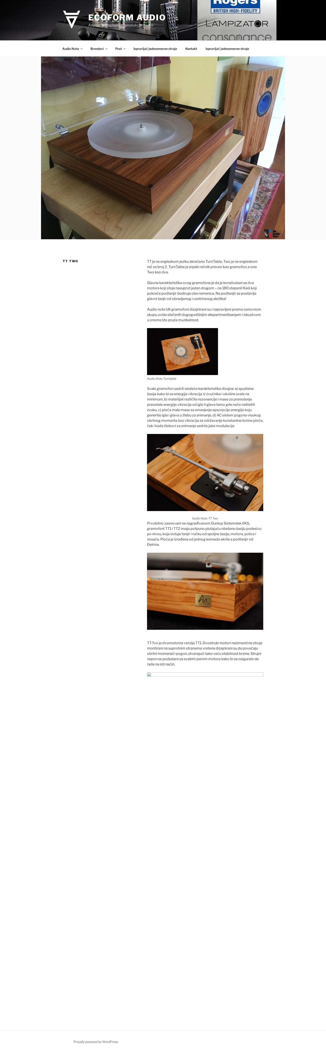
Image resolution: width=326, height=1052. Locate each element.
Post (118, 49)
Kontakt (191, 49)
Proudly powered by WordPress (96, 1042)
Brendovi (97, 49)
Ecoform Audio (127, 17)
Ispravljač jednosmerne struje (155, 49)
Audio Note (70, 49)
